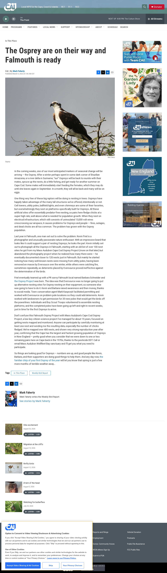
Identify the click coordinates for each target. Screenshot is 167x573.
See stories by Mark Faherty (35, 401)
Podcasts (131, 538)
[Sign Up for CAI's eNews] (142, 132)
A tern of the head (31, 483)
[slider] (17, 18)
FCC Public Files (133, 550)
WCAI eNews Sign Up (101, 550)
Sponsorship (83, 27)
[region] (47, 545)
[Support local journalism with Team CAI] (142, 52)
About (99, 27)
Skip (51, 565)
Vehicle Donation (134, 532)
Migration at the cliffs (33, 444)
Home (5, 27)
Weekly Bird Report (40, 373)
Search (124, 27)
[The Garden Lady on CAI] (142, 87)
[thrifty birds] (13, 467)
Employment (98, 538)
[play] (6, 18)
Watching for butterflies (34, 502)
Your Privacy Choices (72, 565)
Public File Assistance (136, 544)
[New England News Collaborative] (142, 176)
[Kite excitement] (13, 429)
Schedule (113, 27)
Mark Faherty (19, 71)
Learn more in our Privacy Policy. (61, 558)
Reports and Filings (100, 532)
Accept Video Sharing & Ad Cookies (23, 565)
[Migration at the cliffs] (13, 448)
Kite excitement (30, 425)
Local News (49, 27)
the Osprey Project (24, 281)
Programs (16, 27)
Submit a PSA (98, 556)
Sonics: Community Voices (104, 544)
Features (32, 27)
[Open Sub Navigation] (24, 27)
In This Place (11, 41)
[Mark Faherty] (11, 399)
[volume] (13, 19)
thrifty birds (28, 463)
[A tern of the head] (13, 487)
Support (65, 27)
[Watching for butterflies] (13, 506)
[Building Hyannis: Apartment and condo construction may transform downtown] (142, 214)
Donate (158, 6)
